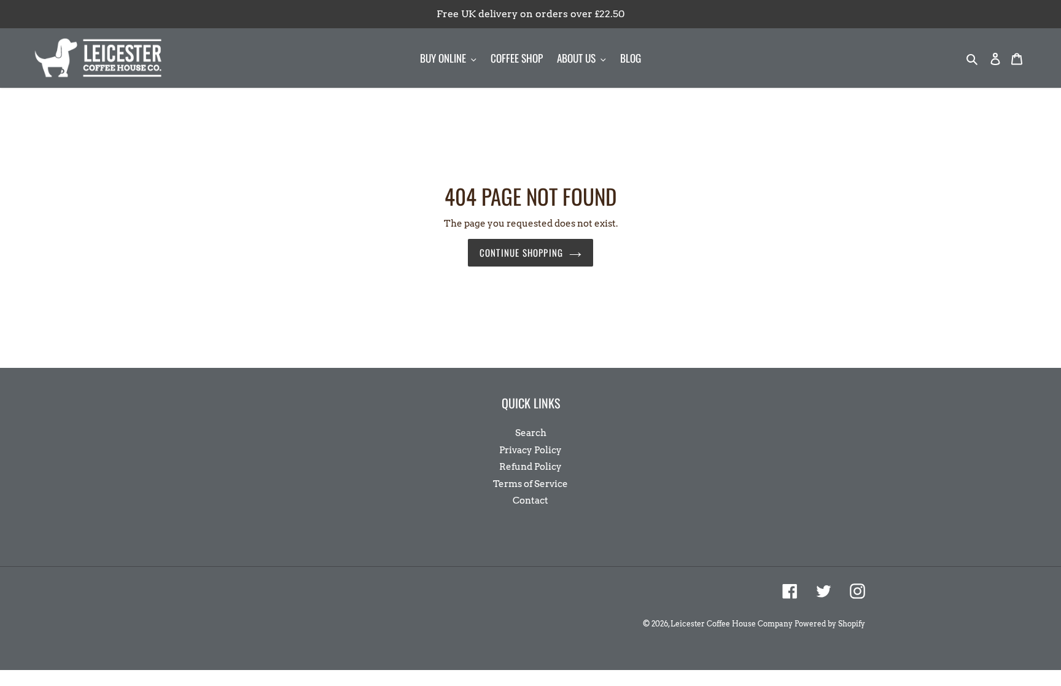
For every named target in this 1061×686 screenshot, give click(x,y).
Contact (530, 500)
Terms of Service (530, 483)
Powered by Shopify (830, 623)
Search (530, 432)
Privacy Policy (530, 450)
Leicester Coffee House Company (731, 623)
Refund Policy (530, 466)
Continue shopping (521, 252)
